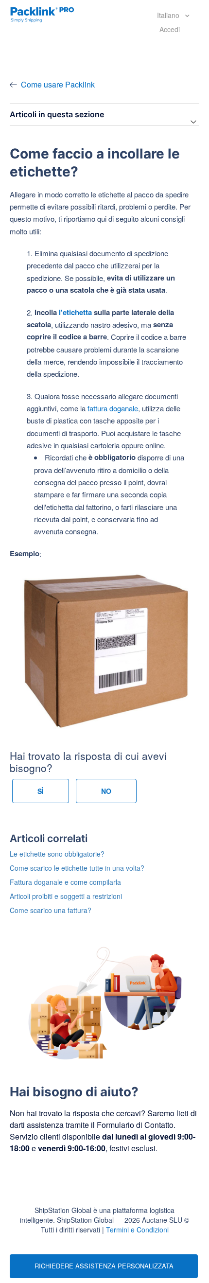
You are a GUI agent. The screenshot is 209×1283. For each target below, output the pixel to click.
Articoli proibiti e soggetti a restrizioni (66, 896)
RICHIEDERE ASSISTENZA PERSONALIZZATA (104, 1265)
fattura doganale (112, 408)
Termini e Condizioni (137, 1229)
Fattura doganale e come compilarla (65, 882)
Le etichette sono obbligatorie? (57, 854)
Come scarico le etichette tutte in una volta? (77, 868)
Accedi (169, 29)
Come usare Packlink (58, 84)
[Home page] (42, 13)
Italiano (169, 15)
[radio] (40, 791)
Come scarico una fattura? (50, 910)
